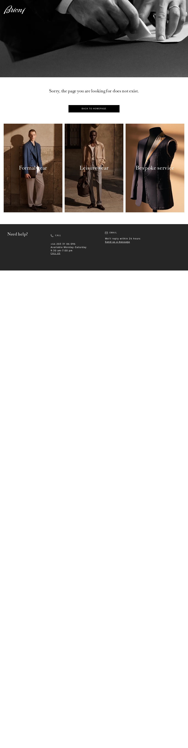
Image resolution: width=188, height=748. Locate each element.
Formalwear (33, 167)
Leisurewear (94, 167)
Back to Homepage (94, 109)
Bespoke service (155, 167)
